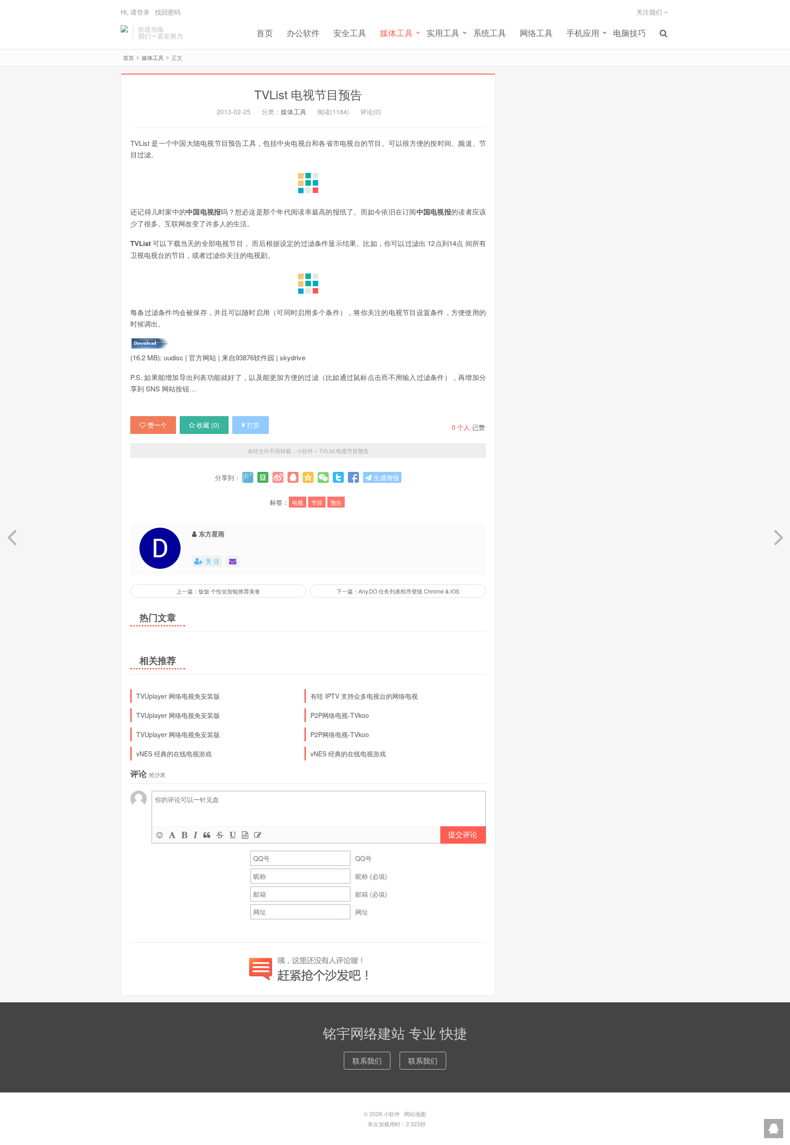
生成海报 (385, 477)
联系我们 (367, 1060)
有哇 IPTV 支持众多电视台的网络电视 (364, 696)
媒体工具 (153, 57)
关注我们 (650, 11)
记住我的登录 (350, 45)
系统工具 (489, 32)
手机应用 (582, 32)
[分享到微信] (323, 477)
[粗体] (184, 834)
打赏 (253, 424)
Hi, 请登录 (135, 11)
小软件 (124, 32)
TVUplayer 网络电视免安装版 (178, 696)
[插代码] (245, 834)
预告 (336, 502)
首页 (264, 32)
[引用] (206, 834)
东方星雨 (211, 533)
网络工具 (536, 32)
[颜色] (172, 834)
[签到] (258, 834)
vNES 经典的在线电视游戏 (174, 753)
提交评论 (462, 834)
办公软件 (303, 32)
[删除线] (220, 834)
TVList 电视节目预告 (308, 94)
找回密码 (168, 11)
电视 (297, 502)
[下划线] (233, 834)
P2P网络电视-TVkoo (339, 715)
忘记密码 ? (450, 45)
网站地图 (415, 1114)
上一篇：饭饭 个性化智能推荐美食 (218, 591)
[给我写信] (233, 561)
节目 (316, 502)
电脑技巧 (629, 32)
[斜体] (195, 834)
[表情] (159, 834)
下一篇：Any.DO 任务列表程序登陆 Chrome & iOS (397, 591)
